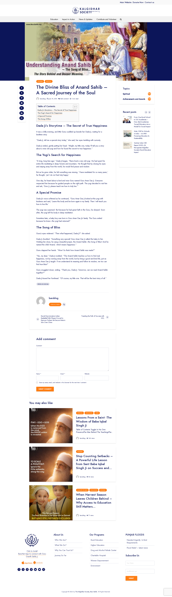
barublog (43, 99)
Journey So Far (60, 555)
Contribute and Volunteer (106, 19)
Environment (95, 565)
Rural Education (97, 540)
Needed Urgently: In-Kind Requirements (137, 541)
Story (97, 413)
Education (54, 19)
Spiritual (48, 81)
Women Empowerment (99, 560)
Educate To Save (82, 490)
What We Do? (60, 545)
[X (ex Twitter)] (23, 569)
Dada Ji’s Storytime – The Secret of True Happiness (57, 110)
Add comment (64, 99)
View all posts (55, 304)
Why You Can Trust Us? (64, 550)
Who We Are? (61, 540)
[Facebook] (19, 569)
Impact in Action (68, 19)
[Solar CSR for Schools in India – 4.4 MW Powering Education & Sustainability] (127, 133)
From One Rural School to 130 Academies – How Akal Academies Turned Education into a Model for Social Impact (142, 122)
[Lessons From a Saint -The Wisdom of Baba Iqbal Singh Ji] (51, 425)
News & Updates (85, 19)
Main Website (125, 2)
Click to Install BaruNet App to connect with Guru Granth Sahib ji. (32, 554)
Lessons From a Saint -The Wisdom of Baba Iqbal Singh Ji (94, 421)
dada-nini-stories (42, 284)
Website (87, 374)
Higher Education (97, 545)
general (40, 81)
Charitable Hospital (98, 555)
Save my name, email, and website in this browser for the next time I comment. (63, 382)
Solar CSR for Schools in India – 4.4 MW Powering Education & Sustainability (141, 134)
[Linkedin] (35, 569)
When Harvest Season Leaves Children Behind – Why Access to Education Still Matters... (94, 501)
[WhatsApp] (43, 569)
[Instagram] (31, 569)
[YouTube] (39, 569)
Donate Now (138, 2)
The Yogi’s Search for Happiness (50, 113)
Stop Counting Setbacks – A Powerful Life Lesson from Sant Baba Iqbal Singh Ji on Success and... (94, 462)
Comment (39, 345)
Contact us (149, 2)
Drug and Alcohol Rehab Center (103, 550)
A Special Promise (44, 116)
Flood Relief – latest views (137, 548)
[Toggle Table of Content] (74, 107)
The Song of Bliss (44, 119)
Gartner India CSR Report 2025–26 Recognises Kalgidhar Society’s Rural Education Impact (142, 147)
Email (62, 374)
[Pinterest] (27, 569)
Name (38, 374)
